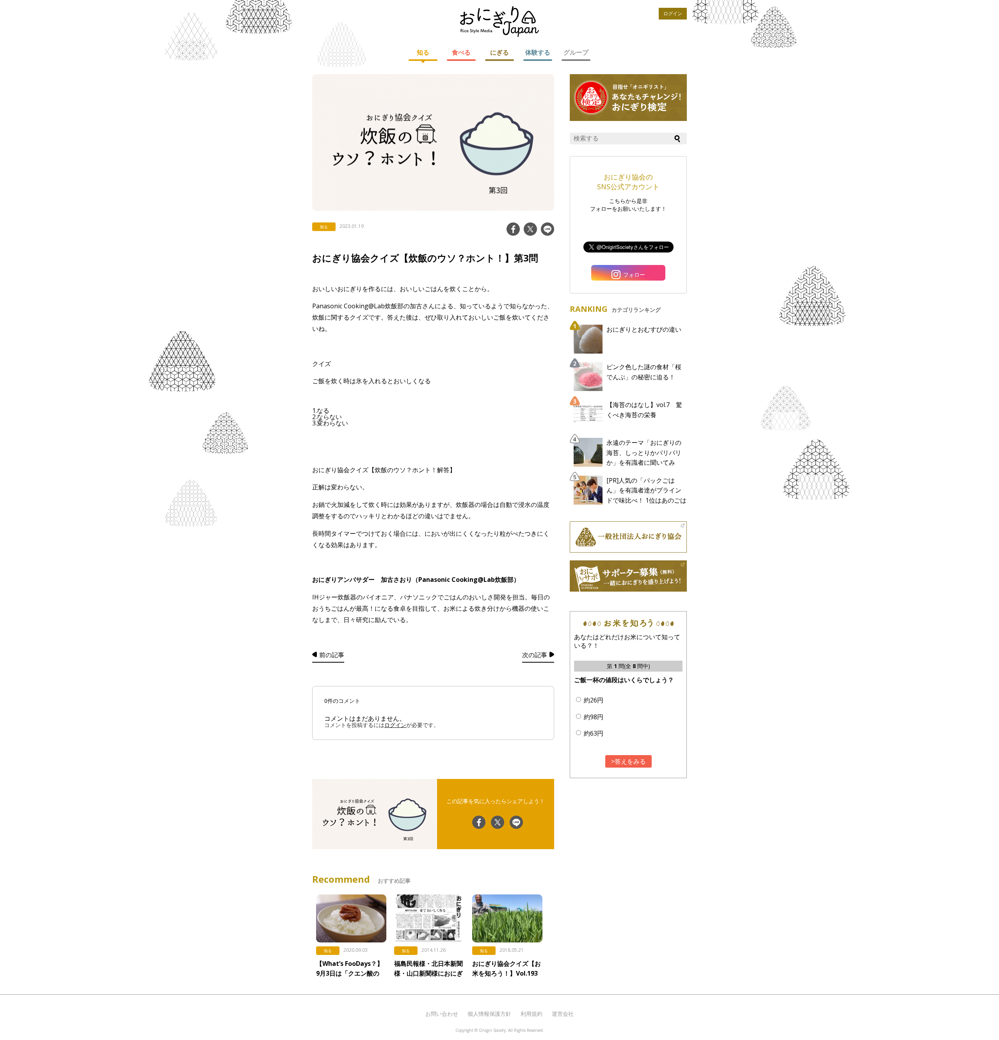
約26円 (593, 700)
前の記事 (331, 655)
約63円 (593, 733)
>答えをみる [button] (628, 761)
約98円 (593, 717)
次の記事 (534, 655)
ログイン (672, 13)
